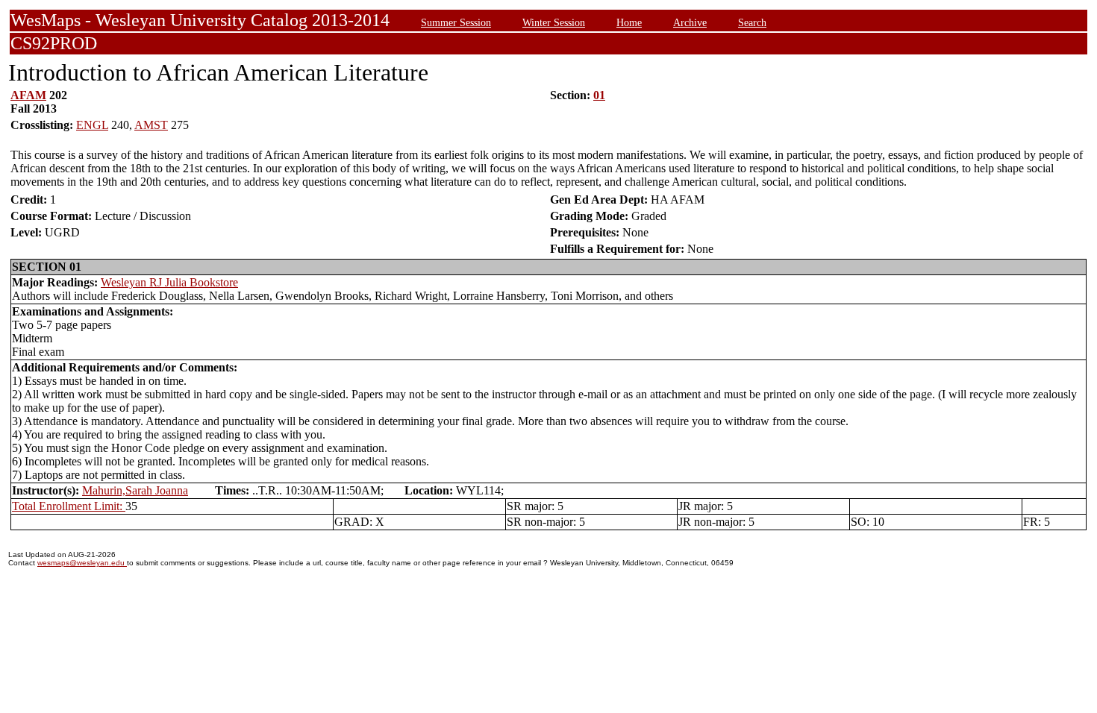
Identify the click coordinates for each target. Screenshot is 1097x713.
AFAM (28, 95)
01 (599, 95)
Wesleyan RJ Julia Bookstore (169, 282)
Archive (690, 22)
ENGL (92, 125)
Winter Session (553, 22)
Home (629, 22)
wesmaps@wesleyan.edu (82, 563)
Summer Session (456, 22)
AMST (151, 125)
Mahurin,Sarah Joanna (135, 490)
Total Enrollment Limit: (68, 506)
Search (752, 22)
